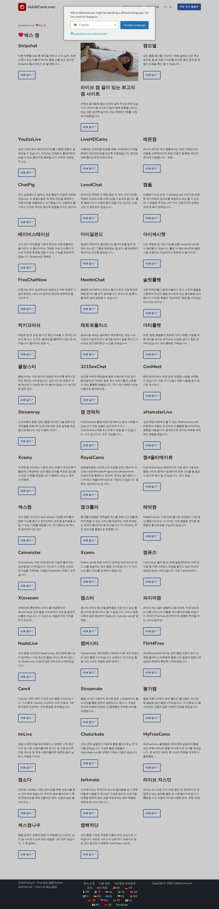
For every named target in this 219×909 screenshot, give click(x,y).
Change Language (134, 25)
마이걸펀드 (92, 234)
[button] (173, 7)
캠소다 (25, 780)
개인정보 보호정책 (124, 883)
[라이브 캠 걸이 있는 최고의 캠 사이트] (109, 62)
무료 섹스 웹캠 (187, 7)
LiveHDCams (94, 139)
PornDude (122, 905)
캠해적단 (90, 825)
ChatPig (26, 185)
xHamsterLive (157, 412)
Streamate (91, 689)
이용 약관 (104, 883)
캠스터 (87, 598)
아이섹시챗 (154, 234)
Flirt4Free (153, 643)
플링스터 (27, 367)
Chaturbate (92, 734)
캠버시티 (90, 643)
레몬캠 (150, 139)
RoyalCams (92, 457)
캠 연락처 (90, 412)
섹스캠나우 (29, 825)
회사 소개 (89, 883)
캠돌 (147, 185)
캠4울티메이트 (158, 457)
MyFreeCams (156, 734)
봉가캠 (150, 689)
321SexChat (93, 367)
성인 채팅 (48, 882)
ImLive (25, 734)
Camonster (29, 552)
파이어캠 (152, 598)
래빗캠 (150, 507)
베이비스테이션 (34, 234)
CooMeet (152, 367)
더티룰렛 (152, 325)
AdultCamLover (26, 25)
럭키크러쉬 (29, 325)
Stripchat (27, 46)
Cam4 (24, 689)
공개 (89, 888)
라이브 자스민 (157, 780)
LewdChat (91, 185)
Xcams (87, 552)
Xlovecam (28, 598)
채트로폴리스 (94, 325)
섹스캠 (25, 507)
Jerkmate (90, 780)
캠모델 (150, 46)
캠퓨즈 (150, 552)
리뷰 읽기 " (25, 76)
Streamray (29, 412)
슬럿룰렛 (152, 280)
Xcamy (25, 457)
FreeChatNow (32, 280)
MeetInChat (93, 280)
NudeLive (28, 643)
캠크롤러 (90, 507)
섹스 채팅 (51, 887)
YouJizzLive (29, 139)
